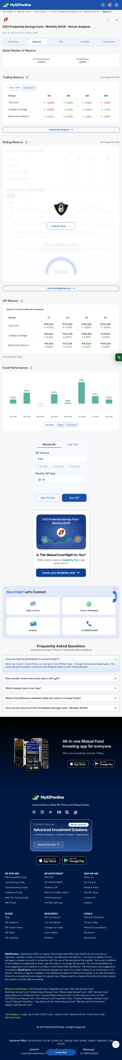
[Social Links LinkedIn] (42, 812)
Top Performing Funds (16, 887)
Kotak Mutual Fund (65, 1001)
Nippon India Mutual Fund (18, 1004)
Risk (61, 41)
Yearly (60, 424)
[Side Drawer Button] (116, 5)
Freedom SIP (51, 887)
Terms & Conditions (94, 917)
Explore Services (46, 844)
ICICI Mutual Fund (38, 988)
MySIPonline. (58, 1027)
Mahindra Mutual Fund (16, 992)
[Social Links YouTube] (59, 812)
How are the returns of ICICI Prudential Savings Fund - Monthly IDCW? (46, 708)
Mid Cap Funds (12, 1017)
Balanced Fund (77, 1014)
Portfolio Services (53, 902)
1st (43, 479)
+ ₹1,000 (42, 466)
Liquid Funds (61, 1014)
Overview (13, 41)
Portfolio (85, 41)
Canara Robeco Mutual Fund (56, 995)
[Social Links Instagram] (67, 812)
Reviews (48, 937)
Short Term (14, 87)
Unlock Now (58, 226)
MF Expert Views (14, 927)
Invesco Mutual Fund (84, 995)
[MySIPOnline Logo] (17, 5)
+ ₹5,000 (74, 466)
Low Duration (16, 32)
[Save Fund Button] (108, 20)
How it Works (51, 932)
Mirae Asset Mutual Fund (73, 992)
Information (109, 41)
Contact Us (89, 897)
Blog (7, 917)
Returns (37, 41)
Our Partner (90, 882)
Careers (88, 902)
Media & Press (91, 887)
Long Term (29, 87)
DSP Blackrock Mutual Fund (19, 998)
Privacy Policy (91, 922)
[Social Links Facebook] (34, 812)
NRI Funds (10, 902)
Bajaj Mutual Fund (59, 988)
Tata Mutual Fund (44, 1001)
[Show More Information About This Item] (27, 77)
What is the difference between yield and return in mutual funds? (43, 698)
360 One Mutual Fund (81, 988)
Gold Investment (52, 897)
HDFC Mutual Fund (97, 992)
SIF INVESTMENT (53, 882)
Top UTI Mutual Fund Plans (19, 1001)
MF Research (12, 922)
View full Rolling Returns (59, 288)
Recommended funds (16, 877)
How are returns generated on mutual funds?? (32, 659)
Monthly (50, 424)
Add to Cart (48, 497)
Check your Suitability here (58, 572)
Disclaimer (89, 932)
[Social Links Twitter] (51, 812)
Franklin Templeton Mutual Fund (91, 998)
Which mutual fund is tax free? (23, 688)
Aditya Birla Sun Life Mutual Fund (22, 995)
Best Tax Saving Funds (17, 897)
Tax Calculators (52, 922)
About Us (88, 877)
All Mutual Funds (13, 892)
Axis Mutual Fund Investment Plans (54, 998)
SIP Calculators (52, 917)
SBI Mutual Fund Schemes (90, 1001)
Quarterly (71, 424)
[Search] (103, 5)
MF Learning (11, 937)
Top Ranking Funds (15, 882)
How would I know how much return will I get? (32, 678)
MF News (10, 932)
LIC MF (100, 995)
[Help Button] (115, 1044)
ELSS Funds (47, 1014)
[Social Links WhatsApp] (76, 812)
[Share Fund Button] (116, 19)
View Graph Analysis (59, 129)
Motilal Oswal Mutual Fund (44, 992)
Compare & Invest (53, 927)
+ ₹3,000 (58, 466)
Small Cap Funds (95, 1014)
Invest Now (61, 1052)
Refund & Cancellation (95, 927)
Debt (5, 32)
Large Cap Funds (29, 1014)
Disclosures (90, 937)
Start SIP (74, 497)
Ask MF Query (91, 892)
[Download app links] (78, 763)
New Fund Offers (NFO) (56, 892)
